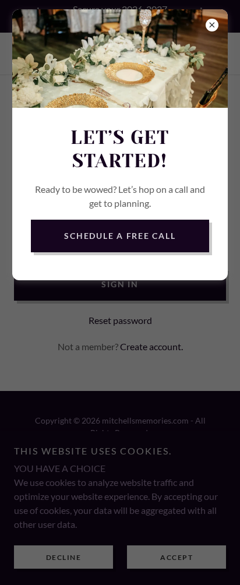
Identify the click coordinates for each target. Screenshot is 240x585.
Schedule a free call (119, 236)
